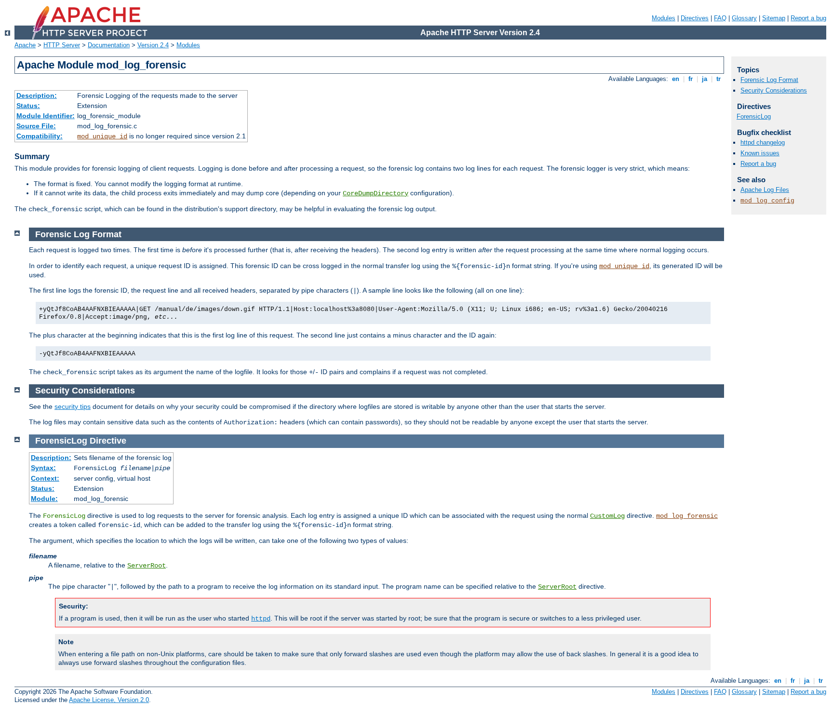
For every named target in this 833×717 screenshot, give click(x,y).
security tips (72, 406)
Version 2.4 (153, 45)
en (675, 78)
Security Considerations (773, 90)
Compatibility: (39, 136)
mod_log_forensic (687, 516)
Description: (36, 95)
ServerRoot (146, 565)
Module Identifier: (45, 116)
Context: (45, 478)
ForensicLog (754, 116)
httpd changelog (762, 142)
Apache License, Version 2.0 (109, 699)
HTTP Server (61, 45)
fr (690, 78)
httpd (260, 618)
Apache (25, 45)
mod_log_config (767, 200)
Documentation (109, 45)
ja (704, 78)
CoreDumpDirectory (375, 193)
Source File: (36, 126)
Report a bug (808, 18)
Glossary (744, 18)
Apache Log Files (764, 189)
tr (718, 78)
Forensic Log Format (769, 79)
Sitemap (773, 18)
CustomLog (607, 516)
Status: (28, 105)
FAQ (720, 18)
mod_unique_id (102, 136)
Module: (44, 498)
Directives (695, 18)
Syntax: (43, 468)
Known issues (759, 153)
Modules (663, 18)
